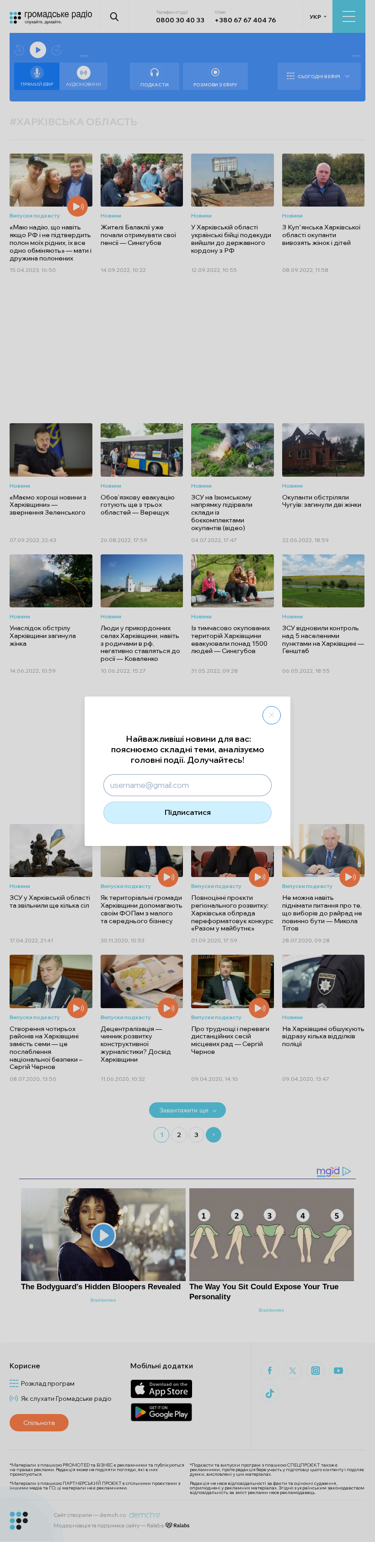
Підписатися (188, 812)
